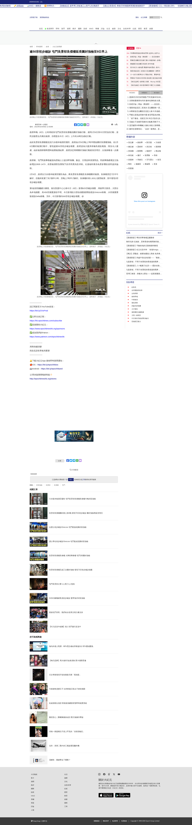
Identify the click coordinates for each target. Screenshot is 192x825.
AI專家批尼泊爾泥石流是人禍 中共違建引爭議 (145, 111)
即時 (57, 29)
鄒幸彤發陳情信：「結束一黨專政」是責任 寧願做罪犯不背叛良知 (145, 129)
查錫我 (147, 164)
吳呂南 (149, 147)
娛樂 (151, 29)
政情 (47, 46)
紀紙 (134, 29)
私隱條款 (124, 821)
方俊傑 (158, 142)
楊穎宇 (149, 151)
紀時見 (134, 287)
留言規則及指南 (34, 473)
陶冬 (130, 164)
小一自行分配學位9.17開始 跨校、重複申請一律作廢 (146, 75)
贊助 (137, 17)
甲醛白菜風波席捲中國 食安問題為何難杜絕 (145, 115)
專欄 (97, 29)
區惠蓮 (131, 168)
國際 (80, 29)
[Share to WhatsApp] (84, 124)
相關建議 (96, 821)
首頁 (41, 29)
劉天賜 (149, 142)
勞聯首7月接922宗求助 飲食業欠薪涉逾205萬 (146, 78)
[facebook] (104, 774)
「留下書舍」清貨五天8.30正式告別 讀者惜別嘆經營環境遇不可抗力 (145, 118)
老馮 (159, 160)
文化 (119, 29)
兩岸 (74, 29)
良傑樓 (56, 485)
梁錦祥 (140, 147)
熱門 (63, 29)
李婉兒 (140, 160)
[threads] (109, 774)
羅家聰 (158, 147)
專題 (32, 803)
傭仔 (139, 155)
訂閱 (83, 479)
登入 (70, 479)
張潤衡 (147, 155)
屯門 (63, 485)
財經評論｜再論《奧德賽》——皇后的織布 (145, 57)
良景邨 (48, 485)
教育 (145, 29)
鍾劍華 (140, 142)
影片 (32, 778)
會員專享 (50, 29)
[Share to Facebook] (75, 124)
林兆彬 (131, 155)
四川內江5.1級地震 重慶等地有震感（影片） (145, 67)
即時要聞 (39, 46)
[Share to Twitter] (78, 124)
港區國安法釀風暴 (138, 312)
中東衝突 (135, 300)
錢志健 (131, 147)
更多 (155, 164)
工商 (65, 806)
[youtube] (119, 774)
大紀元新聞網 (57, 46)
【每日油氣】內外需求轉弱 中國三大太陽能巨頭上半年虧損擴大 (146, 85)
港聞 (68, 29)
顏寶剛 (140, 151)
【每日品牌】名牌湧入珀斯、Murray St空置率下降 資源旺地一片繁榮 (146, 82)
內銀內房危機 (136, 306)
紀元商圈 (144, 17)
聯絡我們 (106, 821)
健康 (114, 29)
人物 (32, 810)
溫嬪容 (138, 164)
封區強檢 (39, 485)
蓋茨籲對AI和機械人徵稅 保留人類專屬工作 (145, 125)
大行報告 (135, 309)
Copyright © (135, 821)
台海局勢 (135, 293)
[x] (114, 774)
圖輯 (65, 803)
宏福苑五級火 (136, 321)
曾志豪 (131, 142)
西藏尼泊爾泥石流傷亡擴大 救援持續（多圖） (146, 60)
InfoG (91, 29)
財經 (85, 29)
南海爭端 (135, 296)
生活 (108, 29)
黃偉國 (131, 151)
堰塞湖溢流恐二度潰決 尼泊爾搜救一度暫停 (145, 71)
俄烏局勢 (135, 303)
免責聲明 (115, 821)
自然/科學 (127, 29)
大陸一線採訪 (136, 315)
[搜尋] (161, 17)
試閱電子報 (34, 17)
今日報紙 (34, 774)
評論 (102, 29)
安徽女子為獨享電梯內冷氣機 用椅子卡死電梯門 (145, 122)
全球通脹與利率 (137, 290)
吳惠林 (131, 160)
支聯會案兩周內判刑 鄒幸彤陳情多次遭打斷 (145, 101)
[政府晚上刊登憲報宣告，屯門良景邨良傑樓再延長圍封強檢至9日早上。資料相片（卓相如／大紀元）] (74, 85)
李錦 (155, 155)
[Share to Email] (88, 124)
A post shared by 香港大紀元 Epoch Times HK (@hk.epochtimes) (151, 224)
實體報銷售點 (44, 17)
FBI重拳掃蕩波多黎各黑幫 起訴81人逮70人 (145, 53)
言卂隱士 (150, 160)
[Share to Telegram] (81, 124)
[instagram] (99, 774)
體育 (140, 29)
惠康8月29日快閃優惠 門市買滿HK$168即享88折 (145, 97)
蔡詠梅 (158, 151)
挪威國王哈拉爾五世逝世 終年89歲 (142, 64)
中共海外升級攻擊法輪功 (140, 318)
